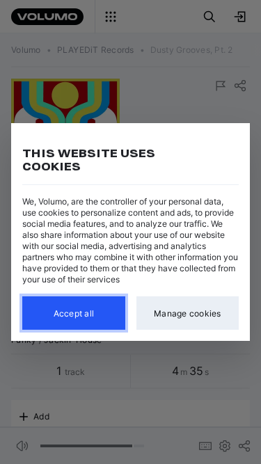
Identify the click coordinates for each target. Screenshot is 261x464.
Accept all (74, 313)
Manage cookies (187, 313)
